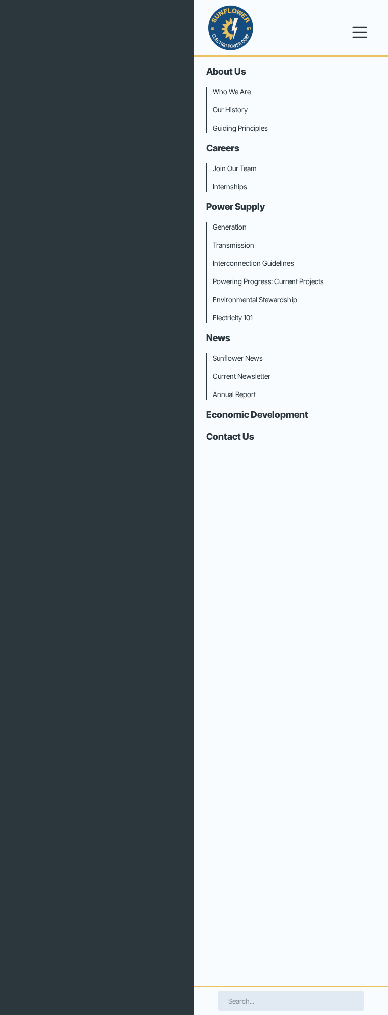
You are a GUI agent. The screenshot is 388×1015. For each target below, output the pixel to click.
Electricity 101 (233, 317)
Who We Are (232, 91)
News (218, 337)
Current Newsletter (241, 376)
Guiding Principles (240, 128)
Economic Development (257, 414)
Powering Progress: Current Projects (268, 281)
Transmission (233, 245)
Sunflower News (238, 358)
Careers (222, 148)
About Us (226, 71)
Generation (230, 226)
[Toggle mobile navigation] (360, 32)
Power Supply (235, 206)
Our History (230, 109)
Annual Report (234, 394)
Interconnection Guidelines (253, 263)
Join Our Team (235, 168)
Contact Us (230, 436)
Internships (230, 186)
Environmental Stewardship (255, 299)
